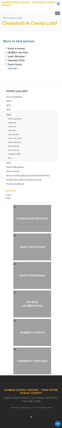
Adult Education (32, 247)
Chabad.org (24, 407)
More (10, 158)
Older (19, 18)
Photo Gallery (9, 18)
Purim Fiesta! (15, 64)
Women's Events (32, 332)
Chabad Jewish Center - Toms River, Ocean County (28, 4)
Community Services (32, 361)
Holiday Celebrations (32, 303)
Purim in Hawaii (16, 48)
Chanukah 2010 (16, 60)
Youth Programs (32, 275)
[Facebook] (31, 417)
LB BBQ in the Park (18, 52)
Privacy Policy (46, 407)
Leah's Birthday (16, 56)
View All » (13, 68)
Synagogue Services (32, 218)
